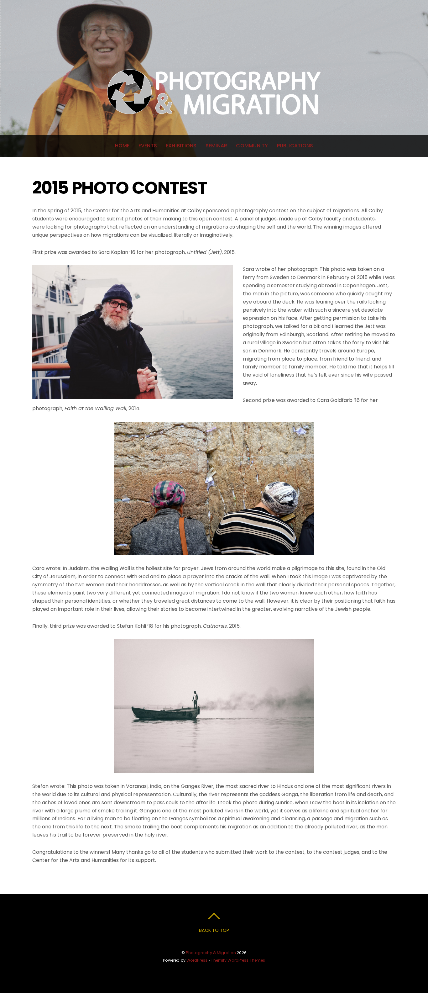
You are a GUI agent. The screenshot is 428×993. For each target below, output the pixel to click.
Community (252, 145)
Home (122, 145)
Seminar (216, 145)
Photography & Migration (211, 952)
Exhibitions (181, 145)
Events (147, 145)
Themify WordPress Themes (238, 960)
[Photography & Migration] (214, 131)
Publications (295, 145)
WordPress (196, 960)
